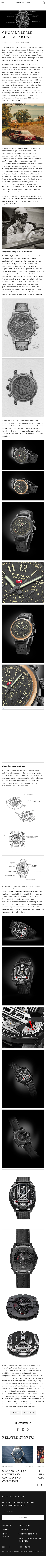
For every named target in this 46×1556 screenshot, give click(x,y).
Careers (5, 1529)
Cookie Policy (24, 1525)
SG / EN (28, 1547)
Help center (7, 1525)
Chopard (15, 1413)
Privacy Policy (24, 1529)
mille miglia (29, 1413)
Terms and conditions (28, 1534)
